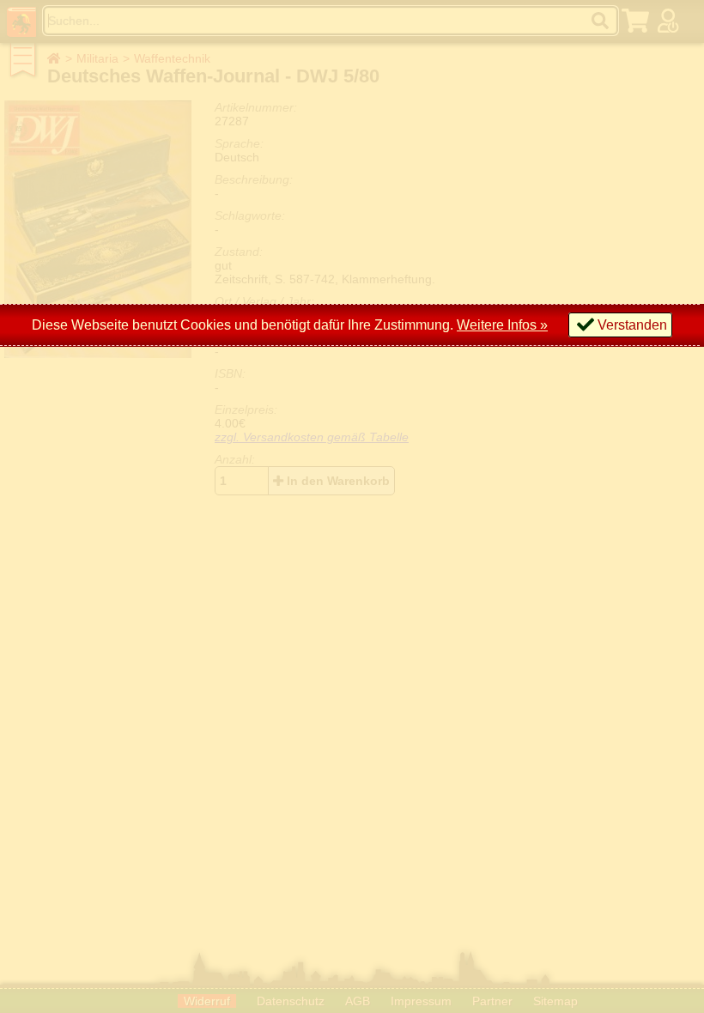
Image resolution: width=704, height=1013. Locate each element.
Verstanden (632, 325)
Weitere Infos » (502, 325)
